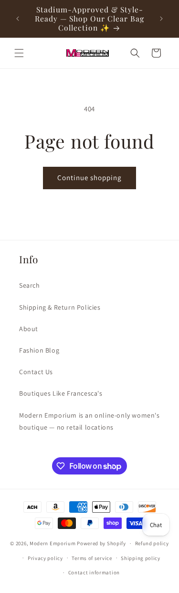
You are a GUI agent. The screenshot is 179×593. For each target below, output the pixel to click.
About (28, 328)
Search (29, 285)
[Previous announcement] (17, 18)
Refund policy (152, 543)
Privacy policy (45, 558)
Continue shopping (89, 177)
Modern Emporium (53, 543)
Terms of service (92, 558)
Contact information (94, 572)
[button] (19, 53)
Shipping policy (140, 558)
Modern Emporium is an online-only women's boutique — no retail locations (89, 421)
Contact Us (36, 371)
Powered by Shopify (101, 543)
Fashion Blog (39, 350)
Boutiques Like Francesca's (61, 393)
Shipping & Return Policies (60, 307)
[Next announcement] (161, 18)
